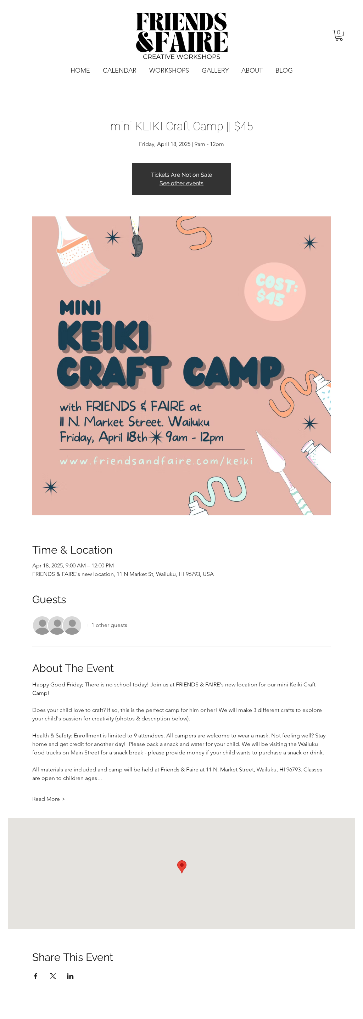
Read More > (48, 799)
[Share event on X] (53, 976)
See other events (181, 183)
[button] (339, 35)
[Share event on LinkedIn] (70, 976)
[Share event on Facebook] (35, 976)
